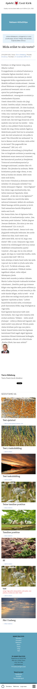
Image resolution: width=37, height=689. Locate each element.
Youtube (18, 676)
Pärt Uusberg (9, 620)
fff (4, 560)
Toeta (18, 646)
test (4, 588)
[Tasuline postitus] (18, 530)
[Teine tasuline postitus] (18, 502)
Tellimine (16, 686)
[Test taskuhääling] (18, 474)
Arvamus (4, 57)
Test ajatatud (9, 420)
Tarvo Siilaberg (21, 55)
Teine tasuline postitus (14, 504)
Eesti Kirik (25, 3)
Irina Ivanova (8, 508)
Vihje (18, 649)
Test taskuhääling (11, 476)
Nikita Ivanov (8, 451)
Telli (18, 651)
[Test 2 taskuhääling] (18, 446)
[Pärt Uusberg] (18, 618)
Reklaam (18, 642)
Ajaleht (9, 3)
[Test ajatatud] (18, 417)
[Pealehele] (16, 5)
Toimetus (19, 638)
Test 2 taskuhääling (12, 448)
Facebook (18, 674)
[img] (34, 686)
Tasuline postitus (11, 532)
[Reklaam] (18, 30)
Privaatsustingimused (18, 666)
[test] (18, 586)
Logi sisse (23, 686)
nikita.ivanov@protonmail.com (13, 423)
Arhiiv (18, 644)
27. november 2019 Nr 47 (22, 57)
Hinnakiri (18, 640)
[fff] (18, 558)
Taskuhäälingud (18, 678)
